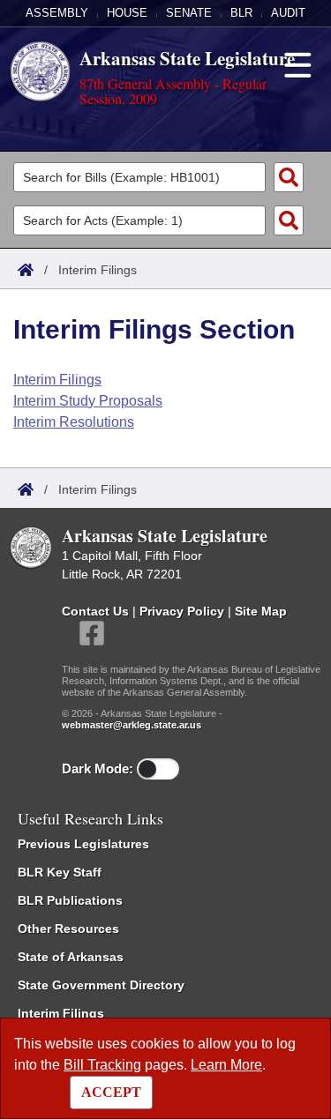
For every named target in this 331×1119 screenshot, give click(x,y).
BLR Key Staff (60, 872)
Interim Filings (57, 379)
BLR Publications (70, 900)
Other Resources (68, 928)
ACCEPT (111, 1092)
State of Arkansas (71, 957)
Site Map (261, 611)
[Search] (289, 177)
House (127, 12)
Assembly (57, 12)
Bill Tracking (102, 1064)
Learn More (226, 1064)
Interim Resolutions (73, 421)
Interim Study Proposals (87, 400)
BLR (241, 12)
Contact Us (95, 611)
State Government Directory (101, 985)
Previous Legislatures (83, 844)
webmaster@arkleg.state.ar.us (131, 725)
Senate (189, 12)
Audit (288, 12)
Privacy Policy (181, 611)
